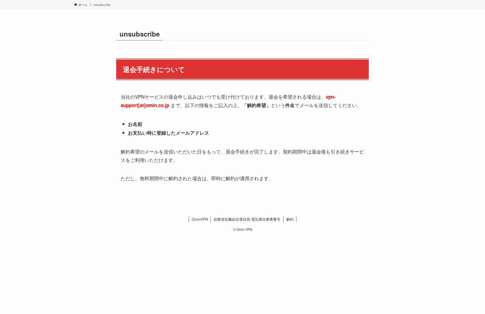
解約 (290, 219)
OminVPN (200, 219)
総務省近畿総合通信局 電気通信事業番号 (247, 219)
